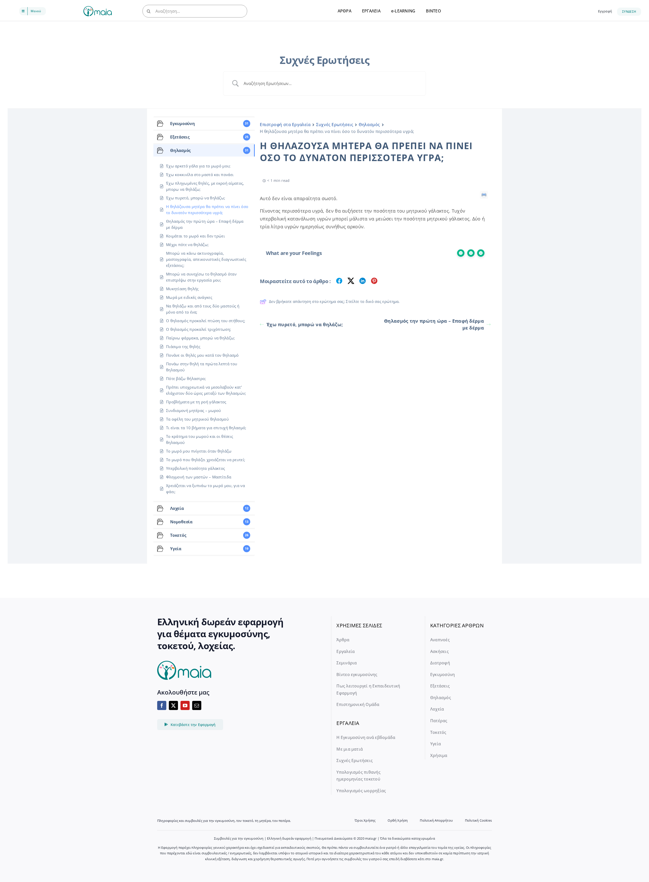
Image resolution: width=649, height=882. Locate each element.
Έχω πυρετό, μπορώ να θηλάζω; (304, 324)
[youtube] (185, 705)
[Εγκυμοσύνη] (97, 8)
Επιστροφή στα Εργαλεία (285, 124)
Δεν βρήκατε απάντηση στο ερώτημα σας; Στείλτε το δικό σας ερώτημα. (334, 301)
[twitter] (173, 705)
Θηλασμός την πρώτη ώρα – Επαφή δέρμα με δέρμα (434, 324)
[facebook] (161, 705)
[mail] (196, 705)
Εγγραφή (605, 11)
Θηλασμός (369, 124)
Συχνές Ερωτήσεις (334, 124)
